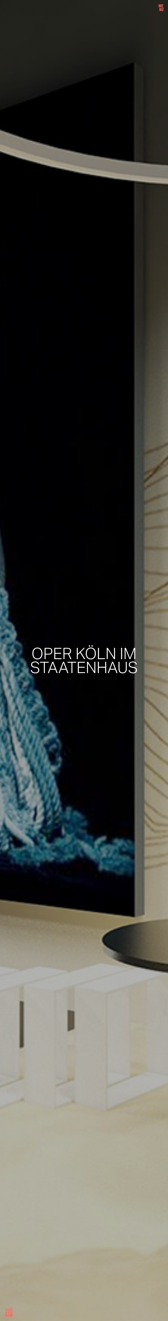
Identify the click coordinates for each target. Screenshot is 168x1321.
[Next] (164, 660)
